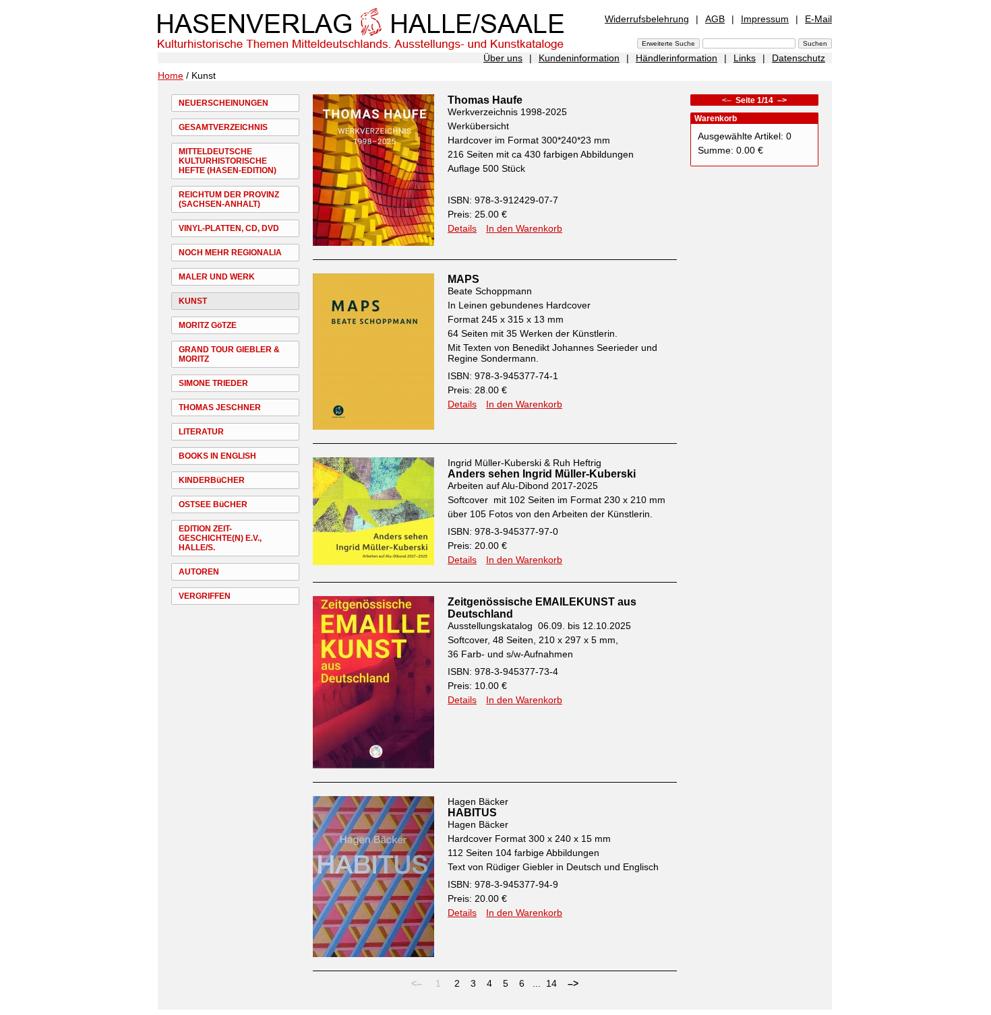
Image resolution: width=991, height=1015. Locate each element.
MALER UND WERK (217, 277)
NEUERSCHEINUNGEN (223, 103)
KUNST (193, 301)
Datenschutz (798, 58)
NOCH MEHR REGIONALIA (230, 252)
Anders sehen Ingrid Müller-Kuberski (542, 474)
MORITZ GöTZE (208, 325)
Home (170, 75)
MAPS (463, 279)
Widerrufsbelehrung (647, 18)
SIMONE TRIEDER (213, 383)
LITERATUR (201, 431)
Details (462, 228)
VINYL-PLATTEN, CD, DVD (229, 228)
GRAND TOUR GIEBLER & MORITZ (229, 354)
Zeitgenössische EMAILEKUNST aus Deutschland (542, 608)
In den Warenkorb (524, 228)
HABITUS (472, 812)
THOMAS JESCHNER (220, 407)
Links (744, 58)
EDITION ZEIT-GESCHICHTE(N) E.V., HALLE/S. (220, 538)
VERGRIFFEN (205, 596)
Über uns (502, 58)
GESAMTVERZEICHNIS (223, 127)
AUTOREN (199, 572)
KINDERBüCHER (212, 480)
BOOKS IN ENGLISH (217, 456)
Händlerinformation (676, 58)
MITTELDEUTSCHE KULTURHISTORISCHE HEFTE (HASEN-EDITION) (227, 161)
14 (551, 983)
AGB (715, 18)
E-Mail (818, 18)
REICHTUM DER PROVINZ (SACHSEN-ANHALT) (229, 199)
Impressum (765, 18)
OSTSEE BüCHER (213, 504)
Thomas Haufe (485, 100)
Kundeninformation (579, 58)
